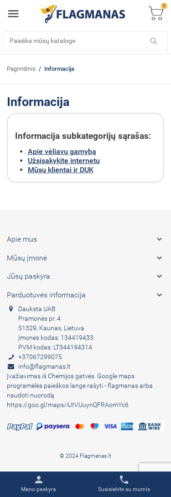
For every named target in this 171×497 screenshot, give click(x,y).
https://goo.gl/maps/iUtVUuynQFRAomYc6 (68, 404)
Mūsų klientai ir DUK (60, 169)
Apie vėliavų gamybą (62, 151)
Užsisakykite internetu (64, 160)
